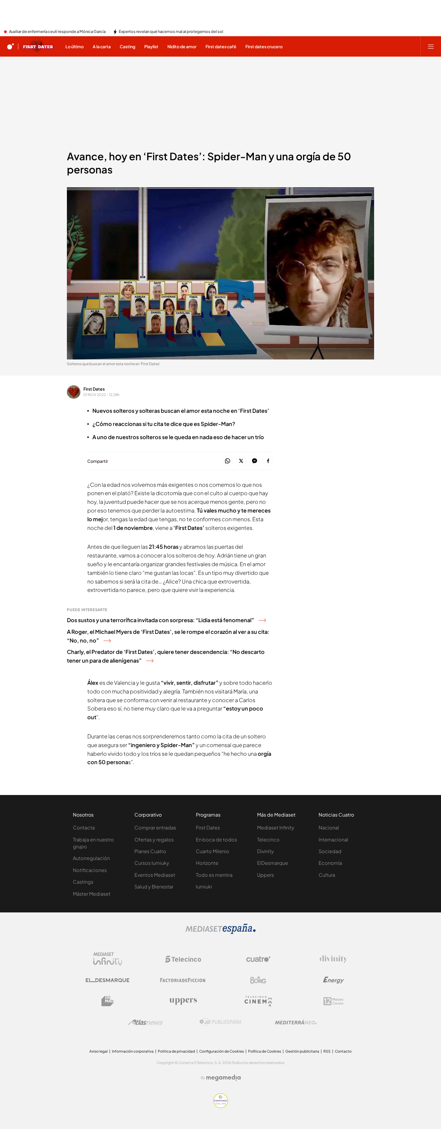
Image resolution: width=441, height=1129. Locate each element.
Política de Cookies (264, 1051)
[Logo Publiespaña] (221, 1022)
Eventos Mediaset (154, 875)
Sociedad (330, 851)
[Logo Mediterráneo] (296, 1022)
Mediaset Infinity (275, 827)
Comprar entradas (155, 827)
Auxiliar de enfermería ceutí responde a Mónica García (57, 31)
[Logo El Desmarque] (107, 980)
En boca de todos (216, 839)
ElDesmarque (272, 863)
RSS (327, 1051)
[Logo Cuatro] (258, 959)
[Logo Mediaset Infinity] (107, 959)
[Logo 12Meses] (333, 1001)
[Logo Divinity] (333, 959)
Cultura (327, 875)
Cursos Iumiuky (151, 863)
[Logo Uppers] (183, 1001)
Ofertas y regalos (154, 839)
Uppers (265, 875)
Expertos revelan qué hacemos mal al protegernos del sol (171, 31)
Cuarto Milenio (212, 851)
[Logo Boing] (258, 980)
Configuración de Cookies (221, 1051)
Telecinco (268, 839)
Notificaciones (90, 870)
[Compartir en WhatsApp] (227, 461)
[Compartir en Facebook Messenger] (254, 461)
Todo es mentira (214, 875)
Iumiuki (204, 886)
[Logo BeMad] (107, 1001)
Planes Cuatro (150, 851)
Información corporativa (133, 1051)
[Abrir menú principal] (431, 46)
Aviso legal (98, 1051)
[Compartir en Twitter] (241, 461)
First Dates (94, 389)
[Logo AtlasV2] (145, 1022)
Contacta (84, 827)
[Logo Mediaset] (220, 932)
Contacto (343, 1051)
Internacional (333, 839)
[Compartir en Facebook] (268, 461)
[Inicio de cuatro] (10, 46)
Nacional (329, 827)
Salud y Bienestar (153, 886)
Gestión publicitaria (302, 1051)
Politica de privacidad (176, 1051)
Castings (83, 882)
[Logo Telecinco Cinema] (258, 1001)
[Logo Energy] (333, 980)
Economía (330, 863)
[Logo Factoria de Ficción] (183, 980)
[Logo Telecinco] (183, 959)
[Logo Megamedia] (223, 1077)
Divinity (265, 851)
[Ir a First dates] (37, 46)
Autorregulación (91, 858)
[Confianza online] (220, 1106)
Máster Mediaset (91, 894)
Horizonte (207, 863)
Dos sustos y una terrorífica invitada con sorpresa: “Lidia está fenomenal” (160, 619)
